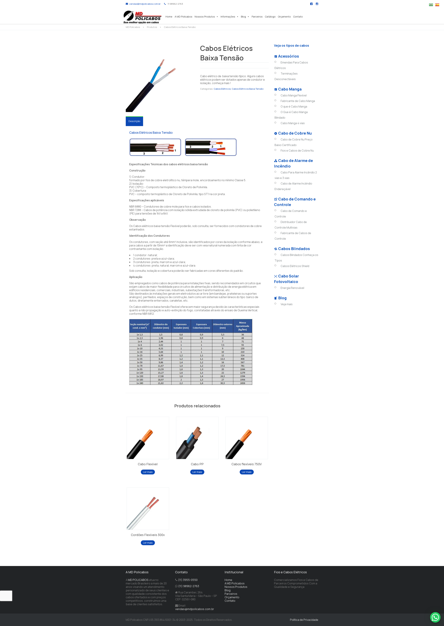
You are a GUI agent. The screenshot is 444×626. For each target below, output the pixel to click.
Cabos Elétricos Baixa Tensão (247, 88)
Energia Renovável (292, 288)
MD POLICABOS (138, 580)
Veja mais (287, 304)
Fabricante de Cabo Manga (298, 101)
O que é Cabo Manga (294, 106)
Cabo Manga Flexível (294, 95)
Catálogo (270, 16)
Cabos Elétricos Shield (295, 266)
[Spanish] (438, 4)
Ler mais (148, 472)
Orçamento (284, 16)
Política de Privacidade (304, 620)
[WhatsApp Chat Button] (435, 617)
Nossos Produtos (205, 16)
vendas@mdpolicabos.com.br (145, 3)
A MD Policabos (183, 16)
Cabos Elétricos (222, 88)
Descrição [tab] (134, 121)
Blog (243, 16)
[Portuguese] (432, 4)
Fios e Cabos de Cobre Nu (297, 150)
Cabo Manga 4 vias (293, 123)
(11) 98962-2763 (188, 586)
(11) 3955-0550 (188, 580)
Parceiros (257, 16)
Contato (298, 16)
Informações (228, 16)
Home (168, 16)
